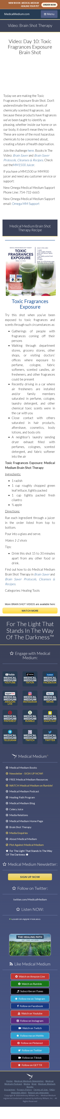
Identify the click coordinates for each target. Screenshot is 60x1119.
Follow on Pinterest (31, 1042)
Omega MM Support (26, 204)
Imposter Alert (18, 1092)
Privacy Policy (24, 1089)
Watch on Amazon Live (31, 976)
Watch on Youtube (31, 1013)
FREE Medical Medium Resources (28, 779)
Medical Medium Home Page (26, 821)
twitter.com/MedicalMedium (30, 899)
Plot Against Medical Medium (26, 844)
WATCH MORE (30, 610)
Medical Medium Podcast (24, 791)
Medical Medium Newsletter (29, 1081)
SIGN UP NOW (30, 876)
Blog (34, 1084)
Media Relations (18, 815)
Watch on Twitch (32, 1028)
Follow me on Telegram (31, 998)
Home (9, 1081)
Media (27, 1084)
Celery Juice (16, 809)
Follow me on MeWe (32, 1035)
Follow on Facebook (31, 1006)
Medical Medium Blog (22, 803)
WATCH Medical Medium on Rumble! (31, 785)
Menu (51, 14)
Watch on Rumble (31, 983)
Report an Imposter (38, 1092)
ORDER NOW (49, 4)
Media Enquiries (18, 832)
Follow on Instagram (31, 1020)
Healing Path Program (22, 797)
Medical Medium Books (23, 767)
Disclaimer (9, 1089)
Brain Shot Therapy (20, 827)
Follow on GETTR (31, 1065)
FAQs (52, 1089)
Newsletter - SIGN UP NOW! (26, 773)
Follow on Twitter (31, 1050)
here (31, 150)
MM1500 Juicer (23, 165)
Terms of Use (41, 1089)
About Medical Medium (23, 838)
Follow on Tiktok (32, 1057)
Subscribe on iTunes (31, 991)
